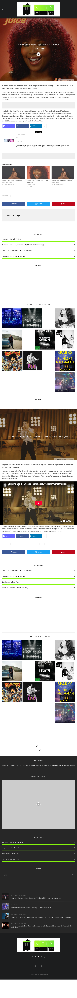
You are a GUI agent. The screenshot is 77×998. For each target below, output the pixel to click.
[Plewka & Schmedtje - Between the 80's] (65, 340)
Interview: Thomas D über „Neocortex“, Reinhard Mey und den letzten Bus (36, 898)
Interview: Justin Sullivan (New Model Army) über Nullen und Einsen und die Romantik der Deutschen (41, 927)
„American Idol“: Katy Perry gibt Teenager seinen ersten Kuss (43, 145)
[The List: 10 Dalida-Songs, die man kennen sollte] (65, 318)
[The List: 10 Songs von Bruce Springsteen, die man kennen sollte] (12, 340)
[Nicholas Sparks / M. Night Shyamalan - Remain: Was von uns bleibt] (65, 361)
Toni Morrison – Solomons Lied (12, 842)
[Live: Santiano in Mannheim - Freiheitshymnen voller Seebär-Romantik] (12, 318)
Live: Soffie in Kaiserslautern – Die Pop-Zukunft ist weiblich (31, 907)
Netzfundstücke (21, 134)
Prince (20, 195)
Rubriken (21, 44)
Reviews (16, 905)
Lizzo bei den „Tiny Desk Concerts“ (62, 180)
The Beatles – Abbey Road (10, 582)
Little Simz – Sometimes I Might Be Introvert (17, 251)
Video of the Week (30, 44)
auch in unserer (54, 471)
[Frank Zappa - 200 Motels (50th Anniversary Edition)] (12, 361)
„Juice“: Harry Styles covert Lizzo (12, 180)
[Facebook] (32, 957)
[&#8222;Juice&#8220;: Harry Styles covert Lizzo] (13, 172)
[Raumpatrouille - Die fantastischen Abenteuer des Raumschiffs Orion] (45, 340)
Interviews (22, 895)
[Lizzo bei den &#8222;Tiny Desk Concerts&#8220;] (63, 172)
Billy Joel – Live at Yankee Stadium (13, 256)
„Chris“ (17, 471)
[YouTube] (41, 957)
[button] (9, 126)
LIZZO (13, 195)
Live (12, 905)
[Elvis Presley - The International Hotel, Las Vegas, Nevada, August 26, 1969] (32, 361)
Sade (42, 544)
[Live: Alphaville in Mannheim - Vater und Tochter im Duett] (65, 382)
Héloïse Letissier (33, 544)
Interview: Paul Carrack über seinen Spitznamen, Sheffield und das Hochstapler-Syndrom (41, 917)
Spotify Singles (63, 526)
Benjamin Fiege (13, 215)
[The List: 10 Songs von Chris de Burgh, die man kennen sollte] (32, 318)
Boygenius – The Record (10, 848)
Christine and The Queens (18, 544)
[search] (72, 874)
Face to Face (14, 895)
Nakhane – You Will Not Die (11, 239)
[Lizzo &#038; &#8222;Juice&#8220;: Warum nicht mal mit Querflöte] (38, 172)
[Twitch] (44, 957)
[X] (35, 957)
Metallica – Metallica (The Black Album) (15, 588)
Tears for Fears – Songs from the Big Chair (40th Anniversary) (23, 245)
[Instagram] (38, 957)
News (18, 137)
